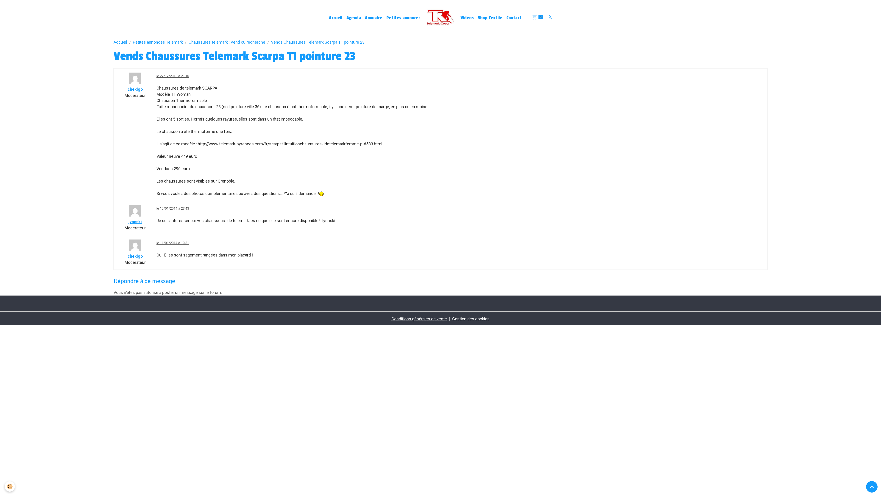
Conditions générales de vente (419, 318)
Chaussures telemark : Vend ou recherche (227, 42)
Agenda (353, 18)
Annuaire (373, 18)
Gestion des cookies (471, 318)
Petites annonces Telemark (158, 42)
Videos (467, 18)
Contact (513, 18)
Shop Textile (490, 18)
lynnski (135, 221)
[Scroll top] (872, 487)
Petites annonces (403, 18)
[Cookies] (10, 486)
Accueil (335, 18)
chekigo (135, 89)
